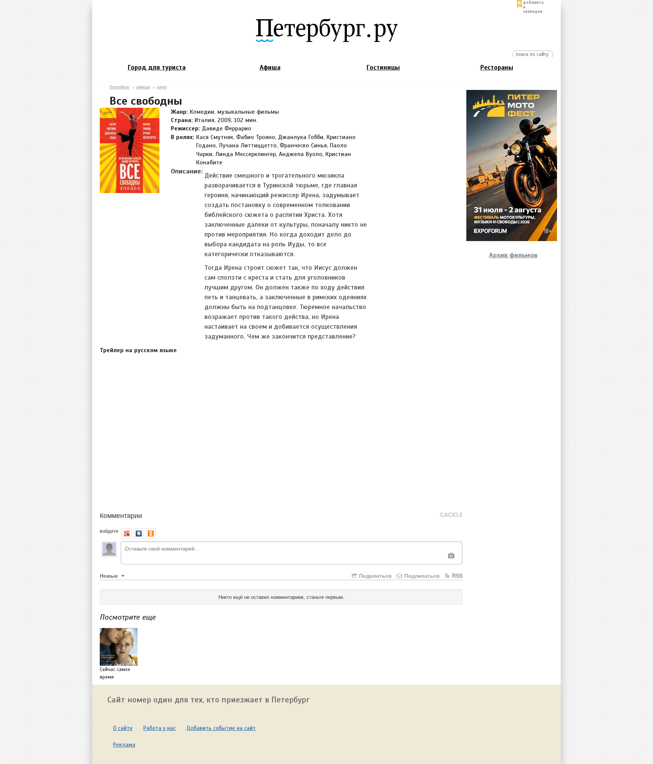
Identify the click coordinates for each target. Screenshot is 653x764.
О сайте (123, 728)
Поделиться (374, 575)
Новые (109, 575)
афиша (143, 87)
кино (162, 87)
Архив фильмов (513, 255)
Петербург (119, 87)
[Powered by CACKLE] (451, 515)
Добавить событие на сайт (221, 728)
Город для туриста (157, 67)
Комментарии (121, 515)
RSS (456, 575)
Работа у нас (159, 728)
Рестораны (496, 67)
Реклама (124, 744)
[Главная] (326, 30)
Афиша (270, 67)
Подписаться (421, 575)
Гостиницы (383, 67)
